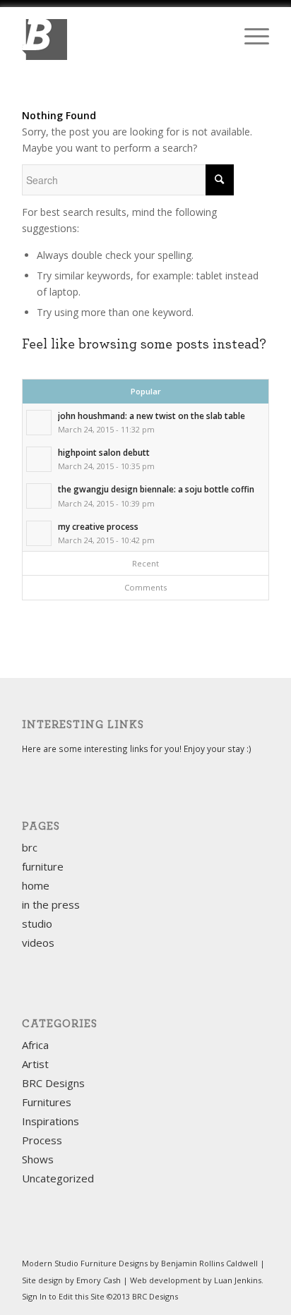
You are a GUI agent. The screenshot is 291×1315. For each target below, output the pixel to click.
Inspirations (50, 1121)
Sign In (34, 1296)
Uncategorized (58, 1178)
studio (37, 923)
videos (38, 942)
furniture (43, 866)
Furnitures (46, 1102)
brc (29, 847)
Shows (38, 1159)
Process (42, 1140)
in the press (51, 904)
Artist (35, 1064)
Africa (35, 1045)
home (35, 885)
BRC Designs (53, 1083)
